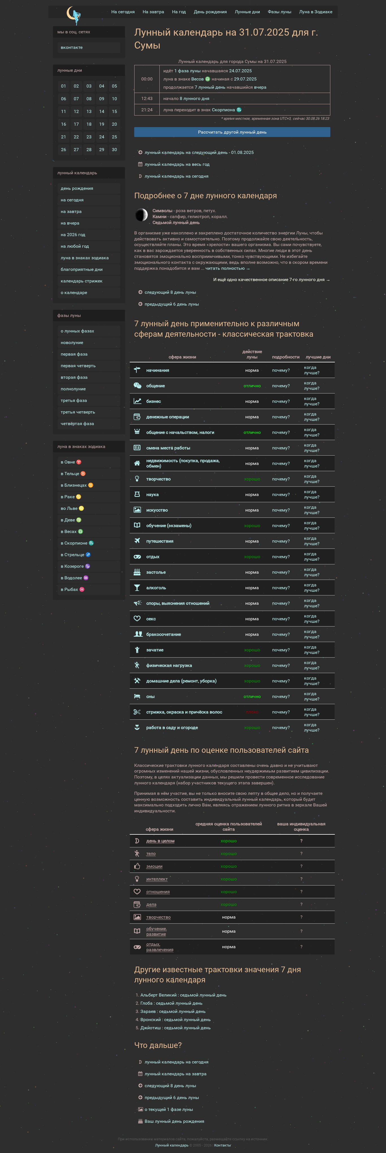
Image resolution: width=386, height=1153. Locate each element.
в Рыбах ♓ (73, 589)
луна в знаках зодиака (85, 257)
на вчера (70, 223)
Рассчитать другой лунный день (232, 132)
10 (114, 98)
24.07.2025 (240, 70)
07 (76, 98)
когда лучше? (312, 370)
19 (101, 124)
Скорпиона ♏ (227, 109)
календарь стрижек (82, 281)
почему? (281, 370)
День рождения (210, 11)
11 (63, 111)
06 (63, 98)
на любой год (75, 246)
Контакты (222, 1145)
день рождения (77, 188)
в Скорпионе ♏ (77, 543)
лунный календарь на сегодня (177, 176)
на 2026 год (73, 234)
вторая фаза (74, 377)
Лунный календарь (171, 1145)
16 (63, 124)
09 (101, 98)
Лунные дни (247, 11)
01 (63, 86)
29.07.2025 (245, 79)
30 (114, 149)
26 (63, 149)
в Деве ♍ (71, 520)
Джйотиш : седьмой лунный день (175, 1027)
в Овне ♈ (71, 462)
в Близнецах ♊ (77, 485)
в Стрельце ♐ (76, 554)
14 (101, 111)
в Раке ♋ (71, 496)
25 (114, 137)
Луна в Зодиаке (315, 11)
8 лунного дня (194, 98)
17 (76, 124)
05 (114, 86)
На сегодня (123, 11)
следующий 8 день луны (170, 292)
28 (89, 149)
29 (101, 149)
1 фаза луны (187, 70)
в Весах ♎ (72, 531)
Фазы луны (279, 11)
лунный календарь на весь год (177, 164)
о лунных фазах (77, 331)
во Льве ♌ (72, 508)
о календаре (74, 292)
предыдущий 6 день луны (172, 304)
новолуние (72, 342)
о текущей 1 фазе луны (169, 1109)
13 (89, 111)
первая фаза (74, 354)
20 (114, 124)
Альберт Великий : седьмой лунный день (183, 995)
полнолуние (73, 388)
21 (63, 137)
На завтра (153, 11)
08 (89, 98)
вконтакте (72, 47)
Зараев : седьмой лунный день (173, 1011)
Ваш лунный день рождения (174, 1121)
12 (76, 111)
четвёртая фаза (77, 423)
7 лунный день (210, 87)
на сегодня (72, 200)
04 (101, 86)
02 (76, 86)
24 (101, 137)
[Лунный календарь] (73, 16)
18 (89, 124)
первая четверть (78, 365)
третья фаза (74, 400)
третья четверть (78, 412)
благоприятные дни (82, 269)
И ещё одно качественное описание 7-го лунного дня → (271, 279)
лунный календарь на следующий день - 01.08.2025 (199, 152)
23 (89, 137)
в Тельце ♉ (73, 473)
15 (114, 111)
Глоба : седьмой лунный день (171, 1003)
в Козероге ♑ (75, 566)
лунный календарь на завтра (176, 1073)
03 (89, 86)
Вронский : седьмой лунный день (175, 1019)
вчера (260, 87)
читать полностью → (227, 268)
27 (76, 149)
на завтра (71, 211)
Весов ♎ (201, 79)
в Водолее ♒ (75, 577)
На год (179, 11)
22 (76, 137)
